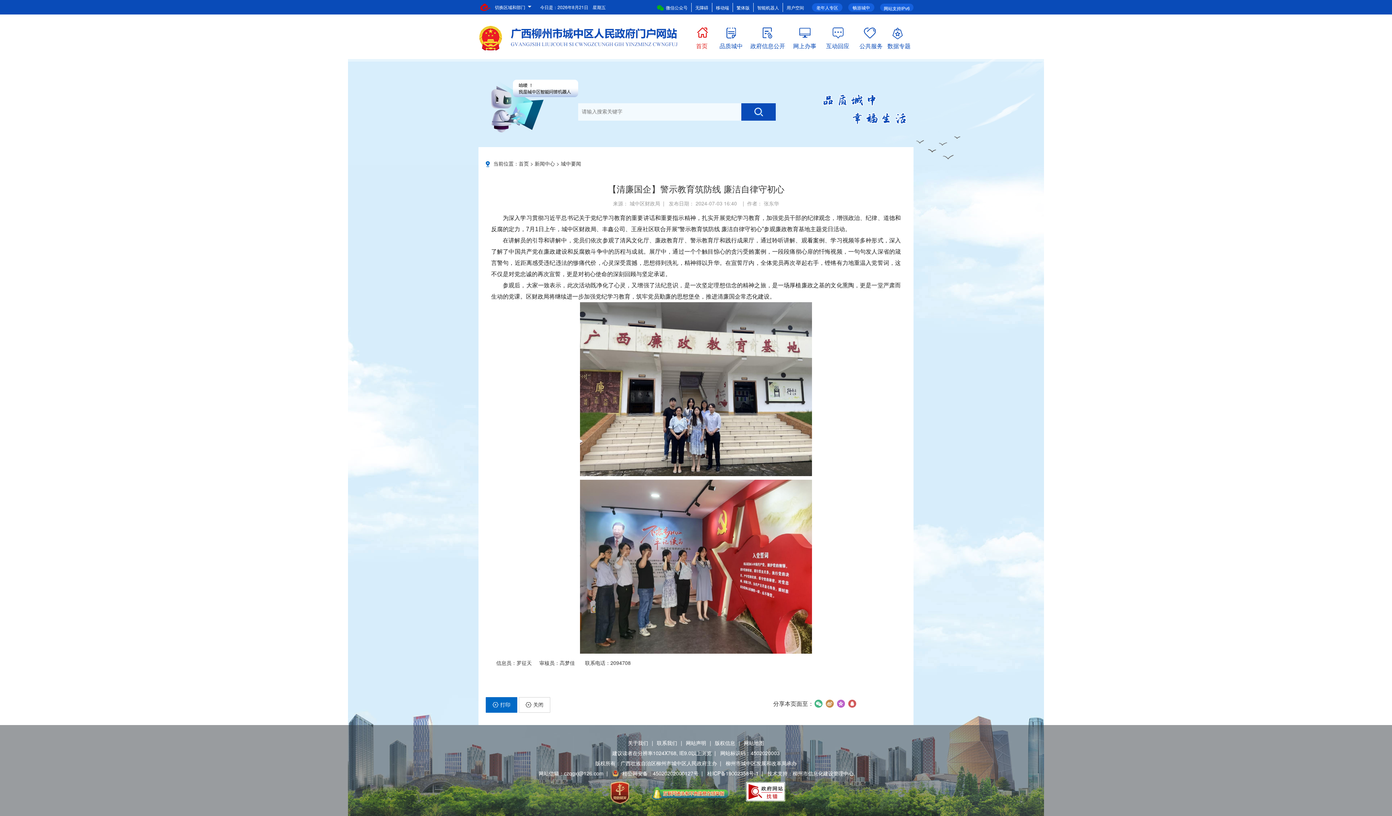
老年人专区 (827, 7)
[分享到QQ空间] (840, 703)
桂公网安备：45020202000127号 (660, 773)
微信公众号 (677, 7)
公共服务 (871, 44)
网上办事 (804, 44)
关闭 (538, 704)
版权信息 (725, 742)
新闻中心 (545, 163)
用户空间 (795, 7)
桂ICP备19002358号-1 (733, 773)
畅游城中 (861, 7)
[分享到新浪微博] (829, 703)
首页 (702, 44)
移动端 (722, 7)
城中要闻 (571, 163)
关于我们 (638, 742)
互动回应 (837, 44)
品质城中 (731, 44)
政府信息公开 (767, 44)
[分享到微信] (818, 703)
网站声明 (696, 742)
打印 (505, 704)
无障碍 (701, 7)
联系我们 (667, 742)
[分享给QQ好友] (852, 703)
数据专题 (899, 44)
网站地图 (754, 742)
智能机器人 (768, 7)
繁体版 (743, 7)
